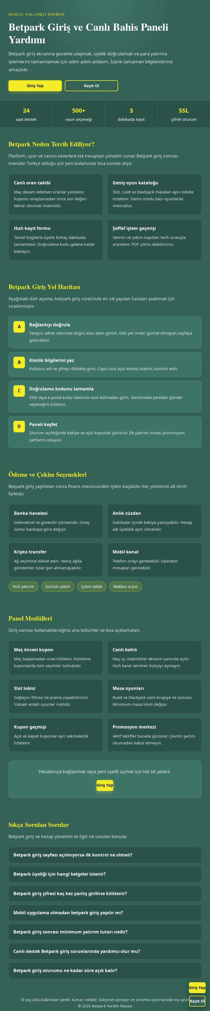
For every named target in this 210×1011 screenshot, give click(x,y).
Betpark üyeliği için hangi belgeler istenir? (59, 874)
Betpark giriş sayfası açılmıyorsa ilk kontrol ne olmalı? (72, 855)
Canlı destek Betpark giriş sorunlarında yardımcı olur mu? (76, 951)
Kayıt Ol (197, 1001)
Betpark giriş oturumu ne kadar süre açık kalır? (65, 970)
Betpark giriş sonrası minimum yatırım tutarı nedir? (70, 932)
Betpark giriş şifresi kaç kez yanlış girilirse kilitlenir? (70, 893)
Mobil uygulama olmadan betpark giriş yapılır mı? (68, 913)
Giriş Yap (197, 987)
